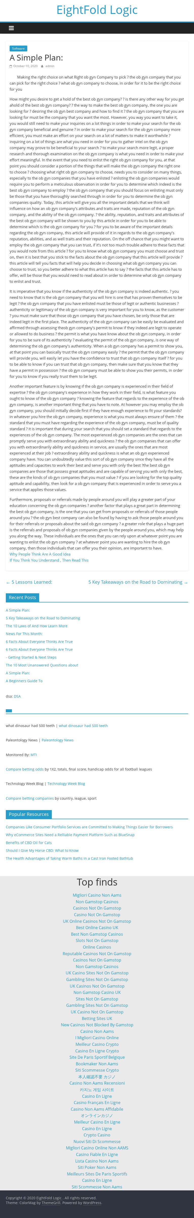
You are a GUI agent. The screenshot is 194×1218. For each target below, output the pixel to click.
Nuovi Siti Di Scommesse (97, 1141)
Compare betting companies (30, 798)
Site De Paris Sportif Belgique (97, 1057)
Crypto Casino (97, 1135)
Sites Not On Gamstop (97, 999)
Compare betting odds (25, 769)
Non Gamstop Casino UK (97, 992)
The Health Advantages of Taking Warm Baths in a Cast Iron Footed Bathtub (69, 858)
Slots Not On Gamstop (97, 940)
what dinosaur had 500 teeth (83, 725)
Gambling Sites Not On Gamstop (97, 979)
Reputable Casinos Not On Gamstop (97, 953)
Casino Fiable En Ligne (97, 1154)
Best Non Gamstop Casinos (97, 934)
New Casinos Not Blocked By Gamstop (97, 1025)
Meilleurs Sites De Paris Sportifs (97, 1174)
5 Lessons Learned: (29, 582)
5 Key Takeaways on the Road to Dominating (138, 582)
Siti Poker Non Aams (97, 1167)
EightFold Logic (97, 9)
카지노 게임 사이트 (97, 1089)
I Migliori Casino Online (97, 1037)
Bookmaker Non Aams (97, 1064)
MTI (34, 754)
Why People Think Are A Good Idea (40, 554)
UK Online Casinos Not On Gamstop (97, 921)
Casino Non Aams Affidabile (97, 1109)
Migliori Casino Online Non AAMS (97, 1148)
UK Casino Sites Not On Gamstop (97, 973)
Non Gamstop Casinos (97, 902)
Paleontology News (58, 740)
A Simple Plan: (18, 610)
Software (18, 48)
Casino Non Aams (97, 1031)
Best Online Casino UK (97, 927)
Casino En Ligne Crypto (97, 1051)
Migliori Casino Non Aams (97, 895)
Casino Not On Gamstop (97, 914)
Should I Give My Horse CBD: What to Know (42, 850)
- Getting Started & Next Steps (31, 657)
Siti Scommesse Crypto (97, 1070)
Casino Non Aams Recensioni (97, 1083)
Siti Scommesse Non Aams (97, 1187)
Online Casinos (97, 947)
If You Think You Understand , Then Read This (49, 560)
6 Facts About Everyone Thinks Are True (39, 641)
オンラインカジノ (97, 1115)
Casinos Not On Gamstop (97, 908)
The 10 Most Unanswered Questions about (42, 665)
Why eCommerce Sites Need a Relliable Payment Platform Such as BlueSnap (70, 834)
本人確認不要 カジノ (97, 1076)
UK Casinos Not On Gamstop (97, 986)
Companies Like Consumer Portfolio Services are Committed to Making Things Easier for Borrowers (89, 826)
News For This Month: (24, 633)
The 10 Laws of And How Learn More (36, 625)
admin (49, 66)
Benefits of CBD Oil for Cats (29, 842)
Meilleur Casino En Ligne (97, 1122)
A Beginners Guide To (24, 680)
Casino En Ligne (97, 1096)
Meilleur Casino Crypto (97, 1044)
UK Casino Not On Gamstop (97, 1012)
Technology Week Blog (66, 783)
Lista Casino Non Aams (97, 1161)
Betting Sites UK (97, 1018)
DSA (17, 696)
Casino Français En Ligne (97, 1102)
